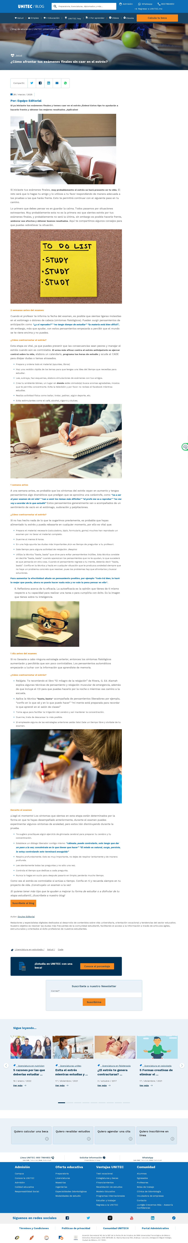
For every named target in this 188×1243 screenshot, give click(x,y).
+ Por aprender (96, 18)
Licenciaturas (62, 1178)
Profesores (142, 1182)
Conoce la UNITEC (24, 1178)
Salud (20, 18)
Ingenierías (61, 1187)
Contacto (141, 1200)
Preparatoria (62, 1173)
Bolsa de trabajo (145, 1187)
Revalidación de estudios (109, 1187)
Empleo (34, 18)
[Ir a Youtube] (131, 1219)
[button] (61, 1102)
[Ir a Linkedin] (152, 1219)
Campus (19, 1173)
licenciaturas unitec (69, 1065)
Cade (60, 949)
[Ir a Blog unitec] (173, 1219)
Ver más (17, 1085)
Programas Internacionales (110, 1196)
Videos (115, 18)
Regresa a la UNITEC (107, 1204)
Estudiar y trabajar (106, 1200)
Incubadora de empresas (150, 1196)
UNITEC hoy (74, 18)
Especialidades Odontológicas (71, 1191)
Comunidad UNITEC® (116, 1228)
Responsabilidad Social (27, 1191)
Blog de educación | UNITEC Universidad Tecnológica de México (46, 29)
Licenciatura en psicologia (29, 949)
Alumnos (142, 1173)
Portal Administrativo (155, 1228)
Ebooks (130, 18)
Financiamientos (105, 1182)
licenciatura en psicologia (156, 1065)
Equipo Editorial (29, 100)
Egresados (142, 1178)
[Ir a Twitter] (88, 1218)
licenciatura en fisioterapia (115, 1065)
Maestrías (60, 1182)
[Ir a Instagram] (110, 1219)
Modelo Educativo (105, 1191)
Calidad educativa (24, 1187)
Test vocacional (104, 1173)
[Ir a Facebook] (67, 1219)
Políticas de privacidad (76, 1228)
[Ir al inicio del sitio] (31, 6)
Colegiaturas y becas (107, 1178)
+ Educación (52, 18)
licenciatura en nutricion (30, 1065)
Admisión (20, 1182)
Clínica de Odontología (149, 1191)
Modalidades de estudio (68, 1196)
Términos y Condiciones (34, 1228)
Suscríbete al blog (23, 903)
